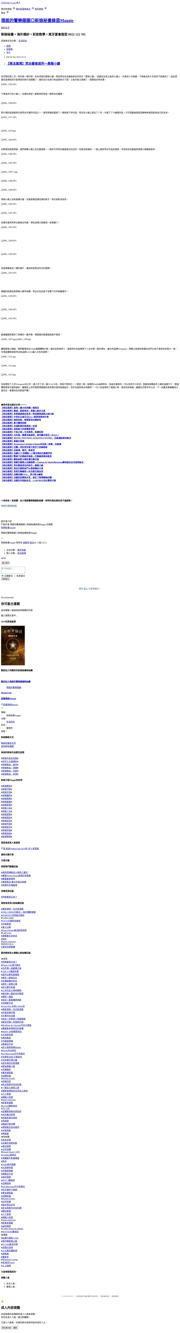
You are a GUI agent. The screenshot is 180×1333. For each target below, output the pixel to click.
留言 (32, 543)
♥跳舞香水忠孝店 (9, 936)
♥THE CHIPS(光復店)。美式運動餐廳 (18, 912)
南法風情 (21, 553)
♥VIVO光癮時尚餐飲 (10, 921)
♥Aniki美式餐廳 (8, 1164)
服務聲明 (115, 1296)
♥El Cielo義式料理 (9, 1244)
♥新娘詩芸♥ (6, 821)
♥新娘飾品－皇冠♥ (9, 765)
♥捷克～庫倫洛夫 (9, 978)
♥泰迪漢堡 (6, 1177)
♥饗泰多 (5, 1257)
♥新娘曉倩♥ (6, 836)
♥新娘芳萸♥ (6, 824)
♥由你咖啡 (6, 1226)
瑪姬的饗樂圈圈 (9, 506)
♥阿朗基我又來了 (9, 897)
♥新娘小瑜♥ (6, 808)
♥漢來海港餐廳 (8, 947)
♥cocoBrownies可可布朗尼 (13, 1054)
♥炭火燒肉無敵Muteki (11, 1047)
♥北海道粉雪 (7, 1035)
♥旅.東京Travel (7, 1262)
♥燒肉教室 (6, 1038)
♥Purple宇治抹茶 (8, 1050)
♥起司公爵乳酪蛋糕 (10, 975)
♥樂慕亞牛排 (7, 1044)
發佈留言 (5, 579)
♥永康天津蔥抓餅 (9, 1143)
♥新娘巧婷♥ (6, 789)
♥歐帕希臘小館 (8, 1066)
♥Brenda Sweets (8, 1078)
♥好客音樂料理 (8, 1012)
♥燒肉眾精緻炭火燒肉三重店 (14, 872)
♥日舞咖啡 (6, 1183)
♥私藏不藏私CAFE (9, 1238)
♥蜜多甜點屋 (7, 1073)
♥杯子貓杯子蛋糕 (9, 1190)
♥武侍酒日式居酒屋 (10, 1063)
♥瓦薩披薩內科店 (9, 981)
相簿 (8, 46)
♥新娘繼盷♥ (6, 795)
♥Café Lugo (6, 933)
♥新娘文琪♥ (6, 792)
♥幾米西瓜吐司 (8, 1205)
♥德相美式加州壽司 (10, 1127)
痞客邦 (26, 543)
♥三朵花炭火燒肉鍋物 (11, 990)
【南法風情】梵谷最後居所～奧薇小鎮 (33, 63)
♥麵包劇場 (6, 1211)
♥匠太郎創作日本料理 (11, 1084)
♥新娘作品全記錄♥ (9, 758)
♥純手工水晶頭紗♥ (9, 761)
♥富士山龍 (6, 927)
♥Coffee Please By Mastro (12, 1229)
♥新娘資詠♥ (6, 818)
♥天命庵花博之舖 (9, 1060)
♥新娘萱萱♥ (6, 805)
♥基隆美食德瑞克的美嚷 (12, 1028)
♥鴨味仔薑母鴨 (8, 1124)
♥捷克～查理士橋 (9, 984)
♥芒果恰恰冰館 (8, 1016)
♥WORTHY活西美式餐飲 (12, 915)
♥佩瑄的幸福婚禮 (9, 885)
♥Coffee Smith (7, 918)
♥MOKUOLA (7, 944)
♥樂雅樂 (5, 1254)
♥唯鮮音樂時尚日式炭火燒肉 (14, 1091)
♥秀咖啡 (5, 1121)
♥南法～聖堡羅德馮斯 (11, 1000)
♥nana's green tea (8, 941)
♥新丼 (4, 939)
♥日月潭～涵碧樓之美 (11, 968)
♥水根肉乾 (6, 1130)
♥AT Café (5, 1108)
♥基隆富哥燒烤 (8, 879)
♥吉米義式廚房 (8, 1115)
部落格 (9, 49)
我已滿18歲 (6, 1328)
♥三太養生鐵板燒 (9, 1251)
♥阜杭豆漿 (6, 1140)
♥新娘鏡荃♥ (6, 786)
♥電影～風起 (7, 997)
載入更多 (5, 563)
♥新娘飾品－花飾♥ (9, 771)
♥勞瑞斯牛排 (7, 1003)
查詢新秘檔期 (7, 746)
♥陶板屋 (5, 1133)
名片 (8, 52)
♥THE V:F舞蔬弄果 (10, 971)
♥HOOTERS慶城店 (10, 1232)
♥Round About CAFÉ (10, 1152)
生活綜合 (22, 41)
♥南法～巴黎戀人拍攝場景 (13, 1019)
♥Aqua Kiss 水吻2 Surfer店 (13, 1006)
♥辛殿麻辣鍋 (7, 1041)
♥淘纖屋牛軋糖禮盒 (10, 1158)
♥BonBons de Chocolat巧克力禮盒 (16, 1025)
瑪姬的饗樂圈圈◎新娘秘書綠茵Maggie (37, 20)
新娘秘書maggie (8, 528)
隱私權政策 (105, 1296)
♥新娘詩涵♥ (6, 830)
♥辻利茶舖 (6, 1202)
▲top (3, 558)
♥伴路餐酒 (6, 924)
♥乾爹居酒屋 (7, 1103)
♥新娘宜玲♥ (6, 827)
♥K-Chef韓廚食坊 (9, 1106)
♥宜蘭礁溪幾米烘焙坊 (11, 1111)
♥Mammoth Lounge (9, 1259)
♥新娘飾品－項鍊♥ (9, 768)
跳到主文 (5, 28)
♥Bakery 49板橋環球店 (11, 1031)
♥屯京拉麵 (6, 1149)
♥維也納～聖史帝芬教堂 (12, 993)
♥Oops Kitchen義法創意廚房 (14, 930)
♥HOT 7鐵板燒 (8, 1180)
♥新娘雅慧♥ (6, 799)
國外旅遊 (21, 550)
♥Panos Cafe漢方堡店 (10, 965)
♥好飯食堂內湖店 (9, 1118)
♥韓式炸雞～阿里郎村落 (12, 1022)
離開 (15, 1328)
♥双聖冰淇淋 (7, 1247)
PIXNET (70, 1296)
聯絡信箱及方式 (8, 743)
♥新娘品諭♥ (6, 833)
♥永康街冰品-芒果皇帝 (11, 1057)
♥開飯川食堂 (7, 1097)
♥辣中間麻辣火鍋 (9, 1241)
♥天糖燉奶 (6, 1069)
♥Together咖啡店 (8, 1155)
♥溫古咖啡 (6, 1146)
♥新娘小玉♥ (6, 811)
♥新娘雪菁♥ (6, 814)
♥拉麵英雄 (6, 1076)
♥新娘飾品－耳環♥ (9, 774)
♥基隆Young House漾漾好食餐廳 (16, 876)
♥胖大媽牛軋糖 (8, 987)
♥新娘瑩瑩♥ (6, 802)
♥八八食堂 (6, 1094)
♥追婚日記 (6, 1081)
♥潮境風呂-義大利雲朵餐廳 (13, 882)
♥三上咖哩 (6, 1266)
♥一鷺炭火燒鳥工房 (10, 1088)
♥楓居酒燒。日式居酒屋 (12, 909)
